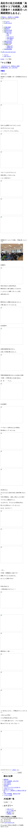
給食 (8, 35)
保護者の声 (10, 47)
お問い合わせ (7, 56)
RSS (18, 769)
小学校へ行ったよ (8, 789)
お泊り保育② (7, 782)
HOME (2, 59)
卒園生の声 (10, 46)
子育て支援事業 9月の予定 (11, 781)
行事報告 (14, 769)
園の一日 (9, 33)
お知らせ (9, 809)
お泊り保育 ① (7, 784)
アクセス (6, 54)
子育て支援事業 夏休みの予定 (12, 793)
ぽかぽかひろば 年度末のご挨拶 (10, 66)
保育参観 (6, 785)
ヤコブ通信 (10, 39)
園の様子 (9, 812)
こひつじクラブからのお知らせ (12, 787)
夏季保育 (6, 779)
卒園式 (3, 71)
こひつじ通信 (10, 810)
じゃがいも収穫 (8, 795)
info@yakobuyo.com (9, 822)
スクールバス (10, 36)
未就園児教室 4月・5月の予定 (9, 67)
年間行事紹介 (10, 38)
